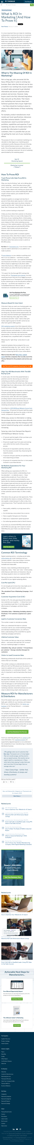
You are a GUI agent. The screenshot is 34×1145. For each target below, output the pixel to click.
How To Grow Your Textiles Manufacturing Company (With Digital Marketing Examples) (18, 843)
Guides (3, 1056)
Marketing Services (6, 1076)
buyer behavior (6, 255)
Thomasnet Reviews (6, 1078)
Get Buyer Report (17, 999)
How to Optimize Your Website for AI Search (18, 809)
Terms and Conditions (15, 1133)
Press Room (4, 1116)
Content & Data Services (7, 1074)
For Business (4, 1068)
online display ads (6, 558)
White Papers (4, 1058)
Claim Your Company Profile (8, 1081)
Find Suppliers (4, 1035)
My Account (4, 1121)
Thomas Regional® (20, 1137)
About (2, 1108)
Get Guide (17, 1025)
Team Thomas (4, 26)
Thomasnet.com (14, 246)
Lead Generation (9, 813)
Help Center (4, 1125)
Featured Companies (6, 1096)
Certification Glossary (6, 1061)
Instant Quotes (4, 1043)
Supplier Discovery (5, 1038)
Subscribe (3, 1063)
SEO (6, 807)
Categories (4, 1094)
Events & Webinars (5, 1085)
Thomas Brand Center (6, 1111)
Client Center (4, 1118)
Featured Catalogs (5, 1103)
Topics (2, 1051)
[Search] (32, 5)
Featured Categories (6, 1098)
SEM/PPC (26, 813)
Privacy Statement (27, 1133)
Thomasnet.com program (18, 275)
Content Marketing (9, 834)
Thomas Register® (8, 1137)
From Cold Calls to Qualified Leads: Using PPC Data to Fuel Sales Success (18, 822)
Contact (3, 1123)
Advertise (3, 1071)
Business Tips (8, 827)
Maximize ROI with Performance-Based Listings (15, 938)
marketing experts (20, 739)
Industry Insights (5, 1048)
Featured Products (5, 1101)
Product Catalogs (5, 1041)
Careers (3, 1114)
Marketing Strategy (6, 10)
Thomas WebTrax (5, 1083)
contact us (25, 737)
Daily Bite (3, 1054)
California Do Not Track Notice (18, 1135)
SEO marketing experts (8, 326)
